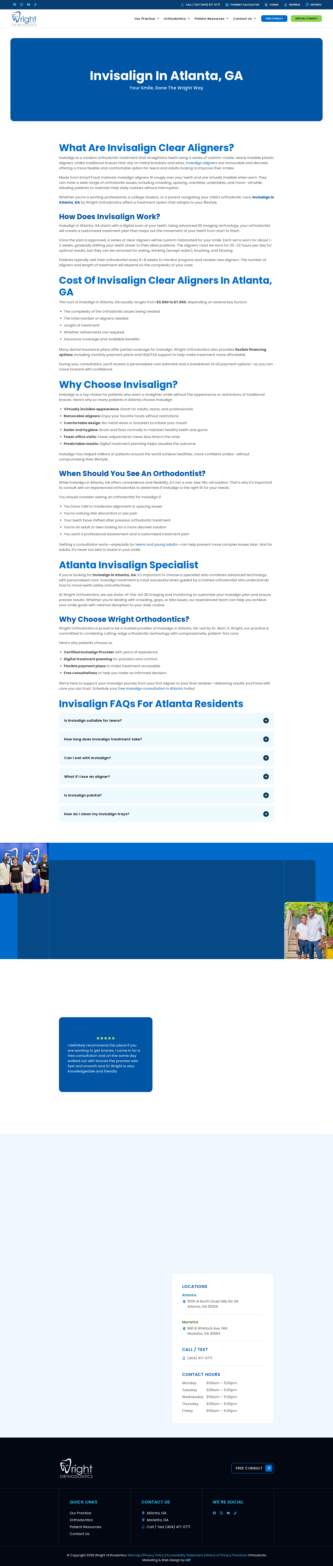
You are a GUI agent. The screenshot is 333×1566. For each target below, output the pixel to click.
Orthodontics (175, 18)
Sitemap (133, 1555)
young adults (165, 544)
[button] (166, 720)
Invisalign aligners (201, 162)
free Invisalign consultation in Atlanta (150, 688)
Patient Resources (210, 18)
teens (140, 544)
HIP (188, 1560)
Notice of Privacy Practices (226, 1555)
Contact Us (242, 18)
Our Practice (144, 18)
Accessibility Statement (184, 1555)
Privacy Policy (153, 1555)
